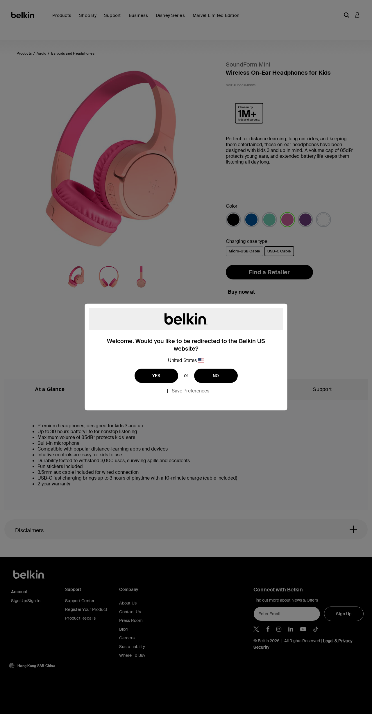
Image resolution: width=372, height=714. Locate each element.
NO (216, 375)
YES (156, 375)
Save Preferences (190, 391)
